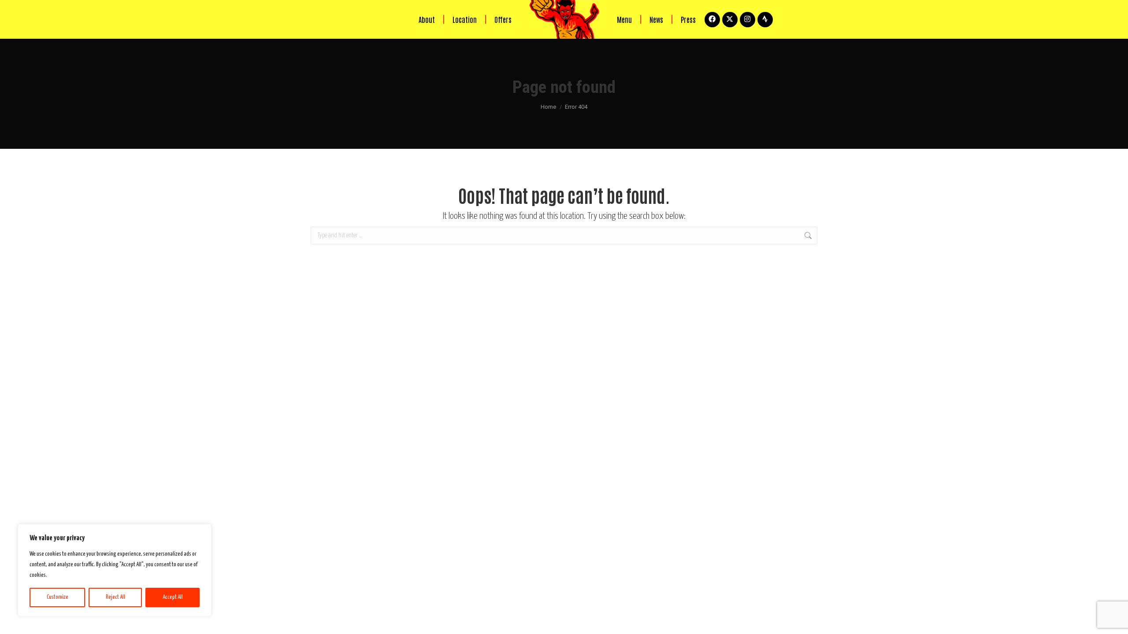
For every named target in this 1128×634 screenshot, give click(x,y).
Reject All (115, 597)
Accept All (173, 597)
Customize (57, 597)
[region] (115, 570)
